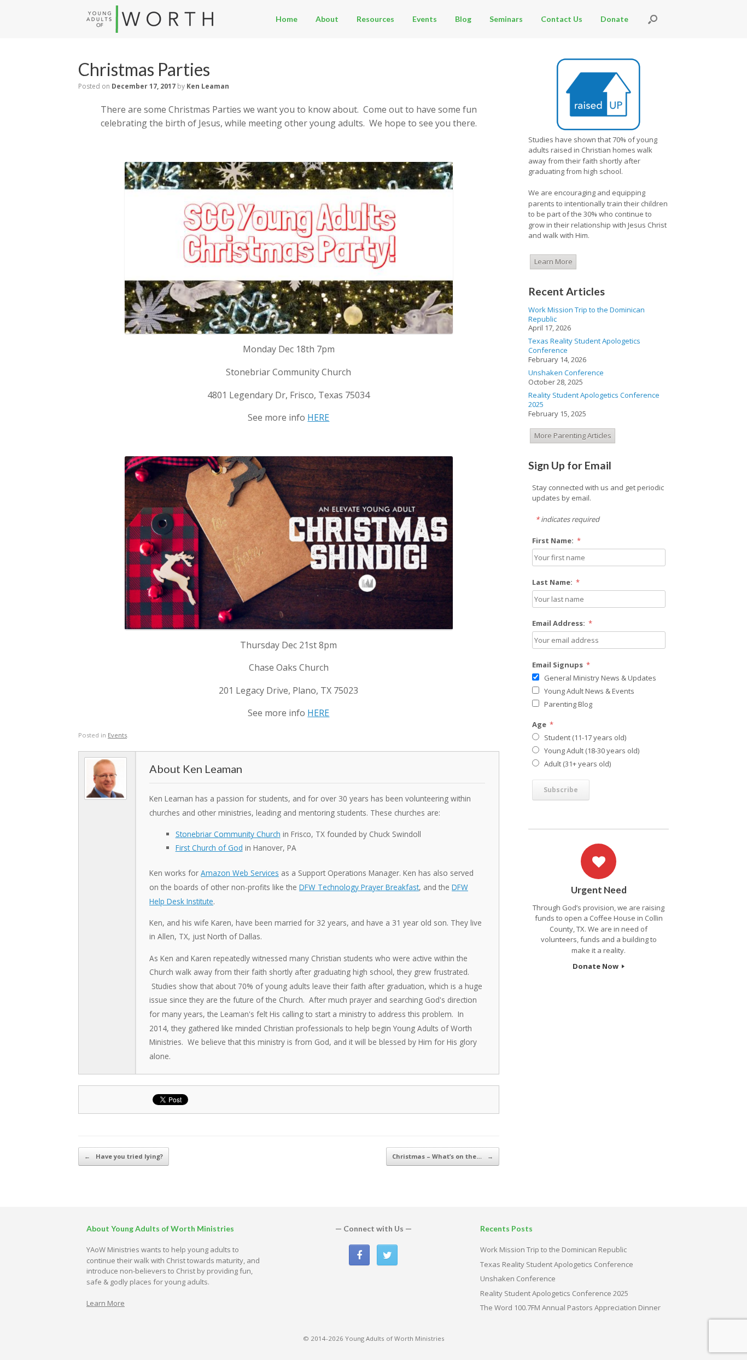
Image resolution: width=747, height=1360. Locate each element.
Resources (375, 19)
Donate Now (596, 966)
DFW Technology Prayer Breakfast (359, 887)
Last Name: (556, 582)
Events (424, 19)
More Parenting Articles (572, 435)
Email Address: (562, 623)
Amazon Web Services (240, 873)
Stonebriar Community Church (228, 834)
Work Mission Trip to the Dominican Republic (586, 314)
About (327, 19)
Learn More (553, 261)
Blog (463, 19)
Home (286, 19)
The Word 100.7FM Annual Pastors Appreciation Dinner (570, 1307)
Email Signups (561, 665)
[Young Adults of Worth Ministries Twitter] (387, 1255)
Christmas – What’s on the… (442, 1156)
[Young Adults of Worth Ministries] (150, 19)
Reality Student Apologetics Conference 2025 (594, 399)
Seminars (506, 19)
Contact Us (561, 19)
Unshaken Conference (566, 372)
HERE (318, 417)
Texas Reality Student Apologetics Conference (584, 345)
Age (543, 724)
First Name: (556, 540)
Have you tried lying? (123, 1156)
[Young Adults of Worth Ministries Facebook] (359, 1255)
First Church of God (209, 847)
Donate (614, 19)
